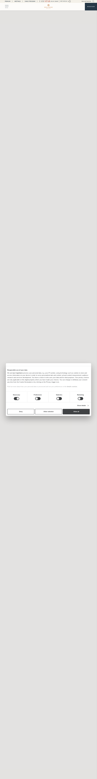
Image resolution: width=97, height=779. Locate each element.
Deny (21, 411)
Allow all (76, 411)
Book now (91, 6)
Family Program (30, 1)
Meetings (17, 1)
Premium (7, 1)
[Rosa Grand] (48, 6)
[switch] (38, 398)
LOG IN (52, 1)
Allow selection (48, 411)
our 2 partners (18, 373)
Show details (81, 405)
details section (72, 386)
